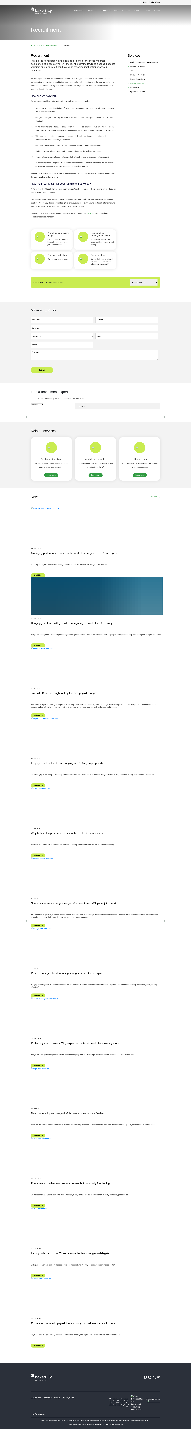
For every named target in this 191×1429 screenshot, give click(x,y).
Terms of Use (109, 1424)
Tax (131, 71)
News (116, 11)
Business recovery (137, 75)
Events (148, 11)
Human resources (52, 46)
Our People (78, 11)
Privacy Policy (119, 1424)
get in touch (91, 213)
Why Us (57, 1398)
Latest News (48, 1398)
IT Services (134, 87)
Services (90, 11)
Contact (157, 11)
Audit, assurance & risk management (144, 62)
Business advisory (137, 66)
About (124, 11)
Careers (136, 11)
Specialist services (137, 92)
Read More (38, 575)
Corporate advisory (137, 79)
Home (33, 46)
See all (154, 496)
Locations (104, 11)
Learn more (51, 475)
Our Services (36, 1398)
